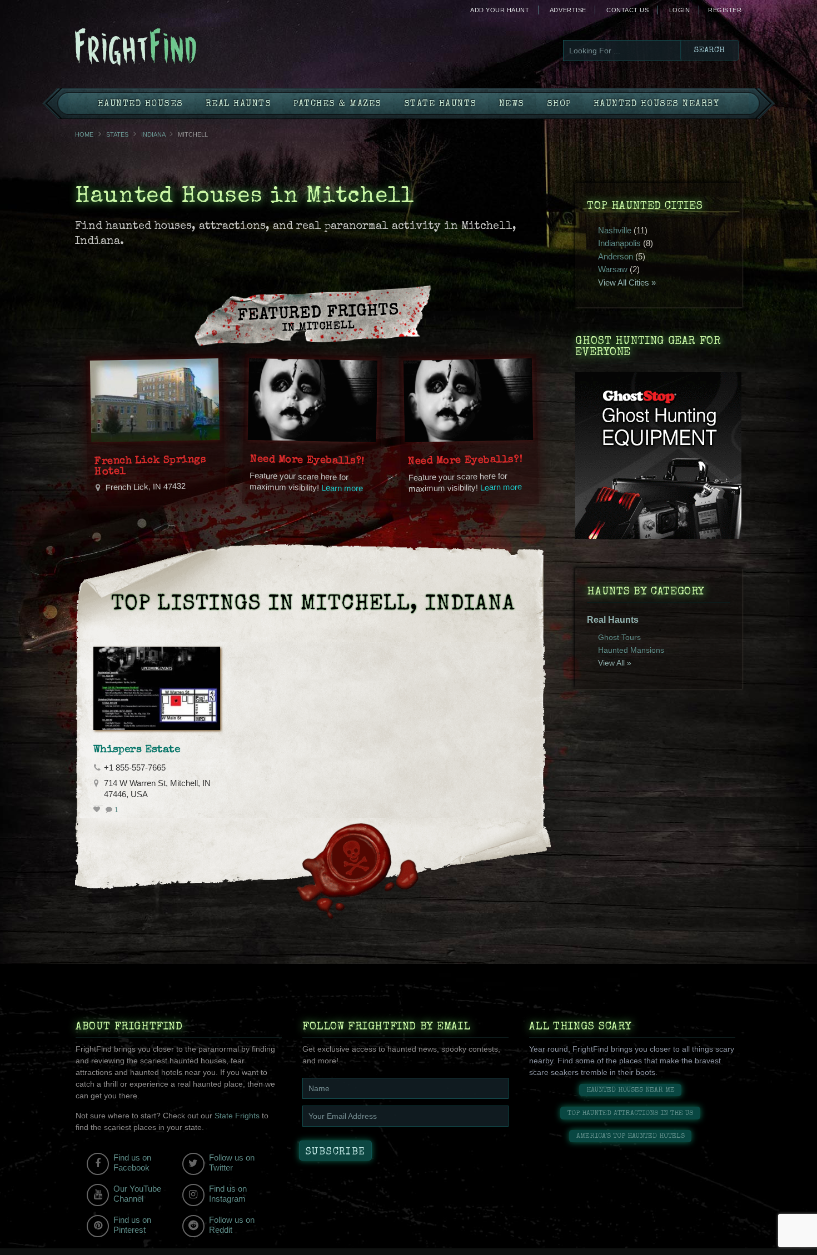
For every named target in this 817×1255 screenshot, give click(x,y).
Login (679, 10)
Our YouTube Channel (137, 1193)
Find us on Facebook (132, 1162)
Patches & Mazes (337, 104)
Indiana (153, 134)
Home (84, 134)
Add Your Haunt (499, 10)
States (117, 134)
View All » (614, 662)
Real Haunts (239, 104)
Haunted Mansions (631, 650)
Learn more (342, 488)
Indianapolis (619, 243)
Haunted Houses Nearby (657, 104)
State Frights (237, 1115)
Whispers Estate (136, 750)
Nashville (614, 230)
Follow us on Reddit (232, 1224)
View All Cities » (627, 282)
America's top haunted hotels (630, 1136)
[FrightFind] (180, 48)
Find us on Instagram (228, 1193)
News (512, 104)
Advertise (568, 10)
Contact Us (627, 10)
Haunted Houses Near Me (630, 1090)
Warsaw (612, 269)
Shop (559, 104)
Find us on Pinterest (132, 1224)
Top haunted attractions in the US (630, 1113)
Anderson (615, 256)
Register (724, 10)
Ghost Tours (619, 637)
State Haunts (440, 104)
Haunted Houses (140, 104)
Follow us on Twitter (232, 1162)
